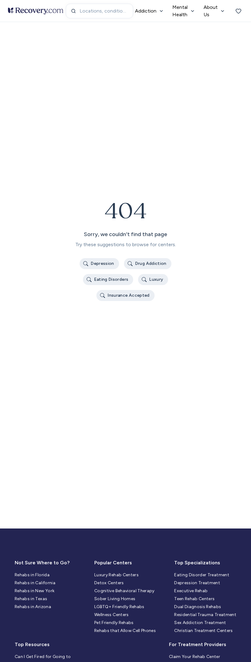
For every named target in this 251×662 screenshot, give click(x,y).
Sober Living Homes (114, 598)
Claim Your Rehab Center (194, 656)
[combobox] (99, 11)
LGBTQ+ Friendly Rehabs (119, 606)
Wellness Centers (111, 614)
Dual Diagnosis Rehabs (197, 606)
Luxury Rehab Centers (116, 574)
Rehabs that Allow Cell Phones (125, 630)
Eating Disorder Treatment (201, 574)
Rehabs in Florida (32, 574)
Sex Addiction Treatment (200, 622)
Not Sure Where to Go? (42, 563)
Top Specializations (197, 563)
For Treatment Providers (197, 644)
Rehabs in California (35, 582)
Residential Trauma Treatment (205, 614)
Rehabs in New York (34, 590)
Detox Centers (109, 582)
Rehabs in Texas (31, 598)
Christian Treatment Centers (203, 630)
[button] (99, 263)
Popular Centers (113, 563)
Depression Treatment (197, 582)
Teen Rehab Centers (194, 598)
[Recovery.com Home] (35, 11)
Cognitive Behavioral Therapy (124, 590)
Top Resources (32, 644)
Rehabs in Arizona (33, 606)
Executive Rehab (191, 590)
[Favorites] (238, 11)
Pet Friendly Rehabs (114, 622)
